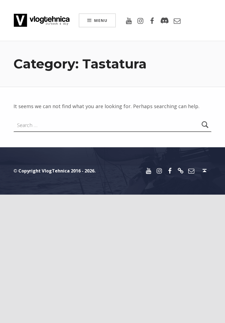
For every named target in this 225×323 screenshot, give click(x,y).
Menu (100, 20)
